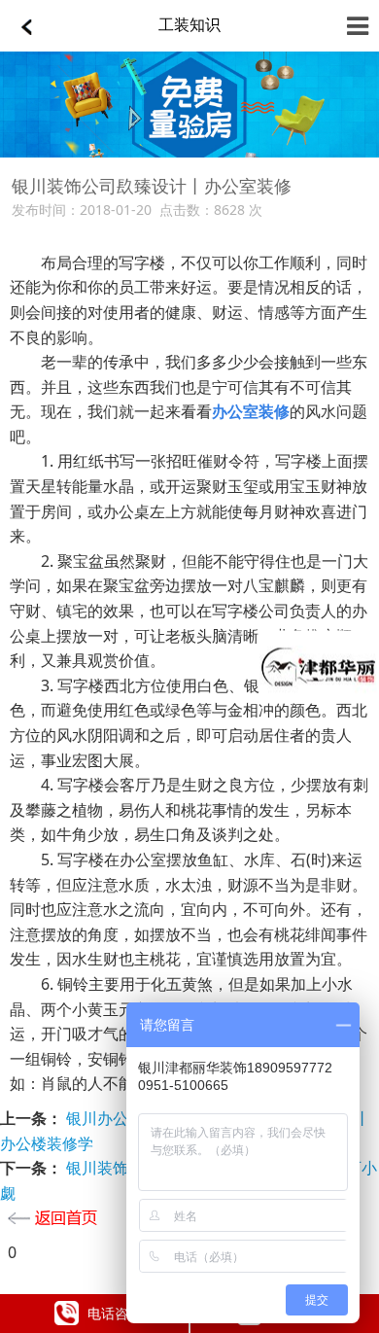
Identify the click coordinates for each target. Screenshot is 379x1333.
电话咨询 (114, 1313)
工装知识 (189, 24)
